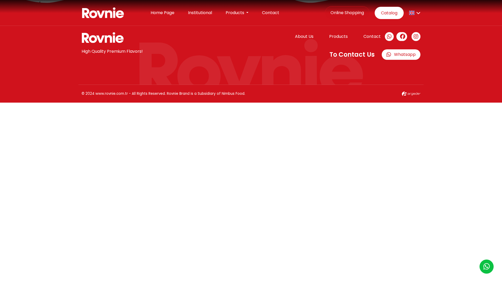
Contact (270, 13)
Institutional (200, 13)
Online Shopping (347, 13)
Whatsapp (405, 54)
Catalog (389, 13)
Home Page (162, 13)
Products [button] (235, 13)
